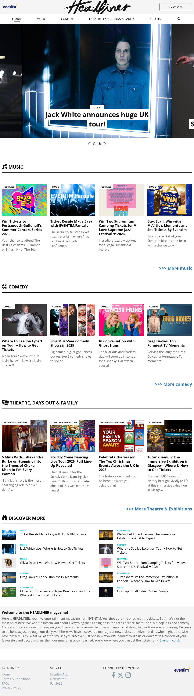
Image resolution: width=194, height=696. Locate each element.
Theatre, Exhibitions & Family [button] (112, 19)
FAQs (5, 683)
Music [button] (41, 19)
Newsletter (58, 679)
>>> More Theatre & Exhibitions (159, 509)
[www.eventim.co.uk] (182, 669)
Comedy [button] (67, 19)
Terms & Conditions (16, 679)
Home (16, 19)
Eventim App (59, 674)
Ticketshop (176, 7)
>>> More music (175, 268)
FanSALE (56, 683)
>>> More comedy (173, 384)
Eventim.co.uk (170, 640)
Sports (155, 19)
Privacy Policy (11, 688)
